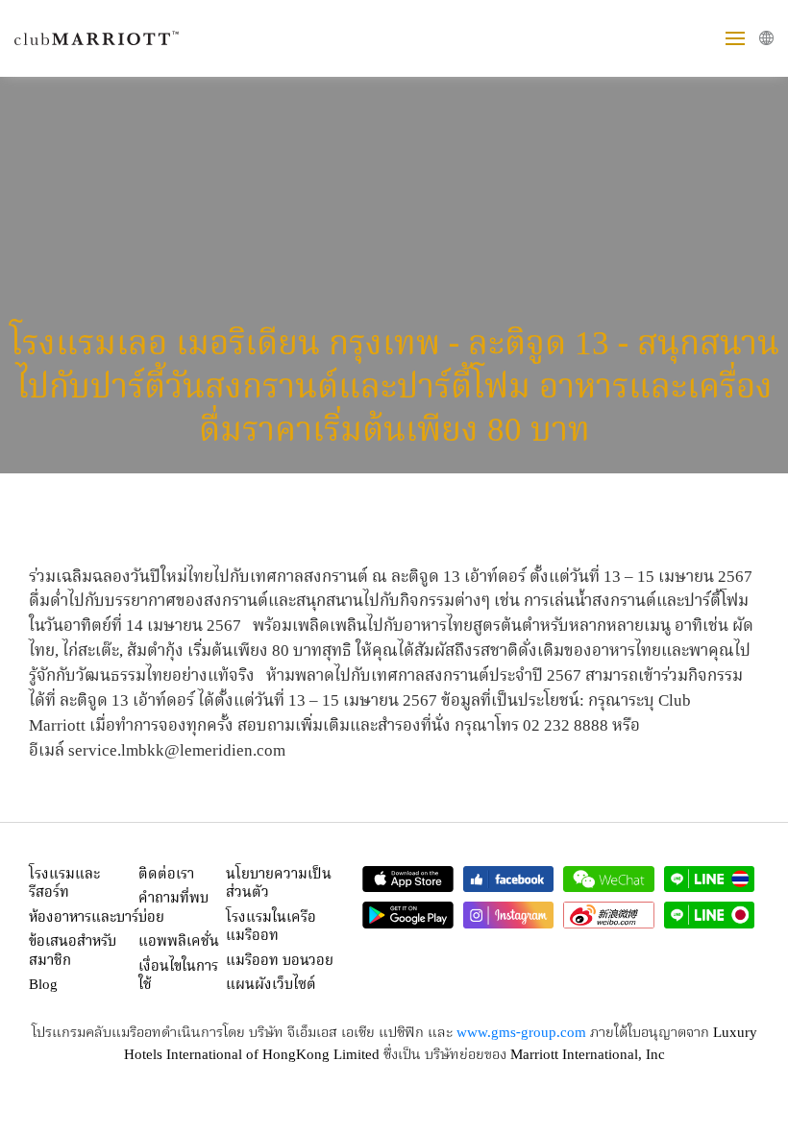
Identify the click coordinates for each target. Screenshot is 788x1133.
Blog (43, 985)
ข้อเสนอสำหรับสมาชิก (72, 951)
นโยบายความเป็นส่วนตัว (279, 884)
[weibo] (608, 915)
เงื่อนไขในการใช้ (178, 976)
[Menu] (735, 38)
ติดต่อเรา (166, 874)
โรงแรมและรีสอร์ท (64, 884)
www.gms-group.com (521, 1033)
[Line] (709, 879)
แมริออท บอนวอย (279, 961)
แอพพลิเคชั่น (178, 941)
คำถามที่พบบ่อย (173, 908)
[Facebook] (508, 879)
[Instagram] (508, 915)
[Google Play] (408, 915)
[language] (766, 38)
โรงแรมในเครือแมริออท (271, 927)
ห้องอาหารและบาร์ (83, 917)
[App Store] (408, 879)
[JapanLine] (709, 915)
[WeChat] (608, 879)
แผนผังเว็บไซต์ (271, 985)
